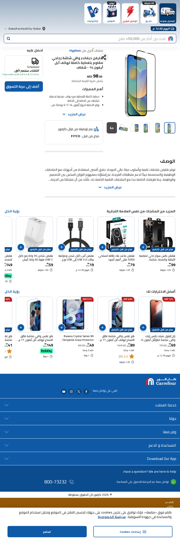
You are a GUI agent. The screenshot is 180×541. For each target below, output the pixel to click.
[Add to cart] (143, 247)
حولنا (172, 418)
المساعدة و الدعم (162, 445)
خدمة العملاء (165, 405)
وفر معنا (169, 431)
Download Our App (161, 458)
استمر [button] (47, 531)
